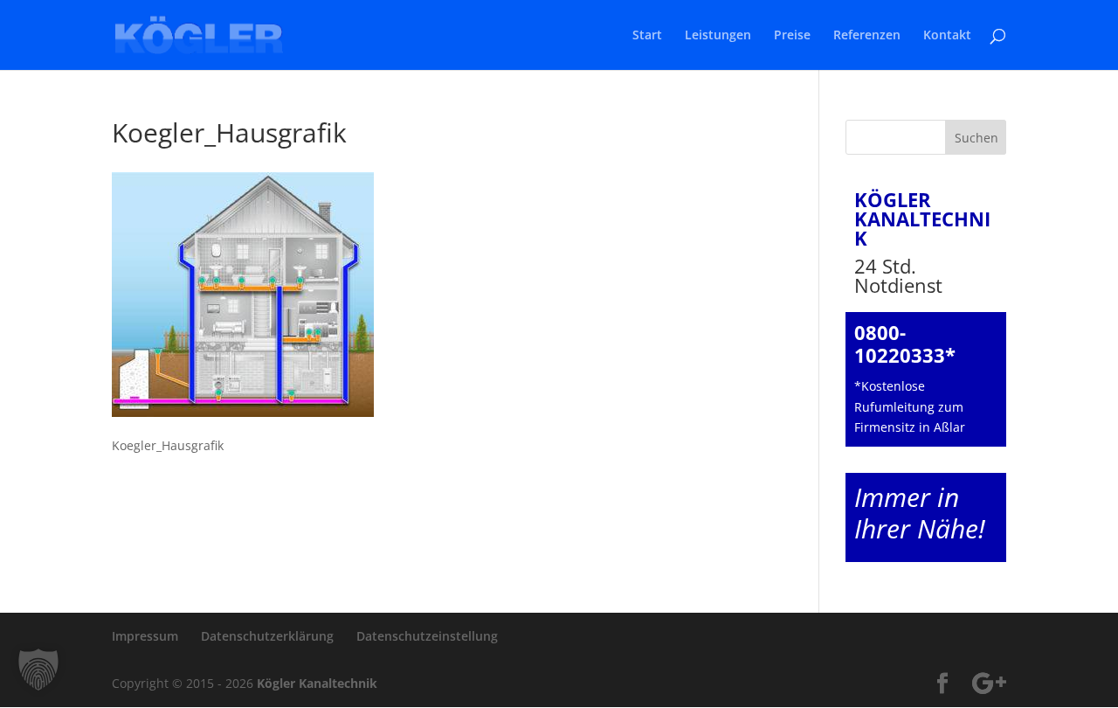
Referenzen (867, 36)
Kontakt (947, 36)
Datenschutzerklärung (267, 636)
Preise (792, 36)
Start (647, 36)
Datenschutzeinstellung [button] (427, 636)
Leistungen (718, 36)
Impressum (145, 636)
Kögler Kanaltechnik (317, 683)
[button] (38, 669)
